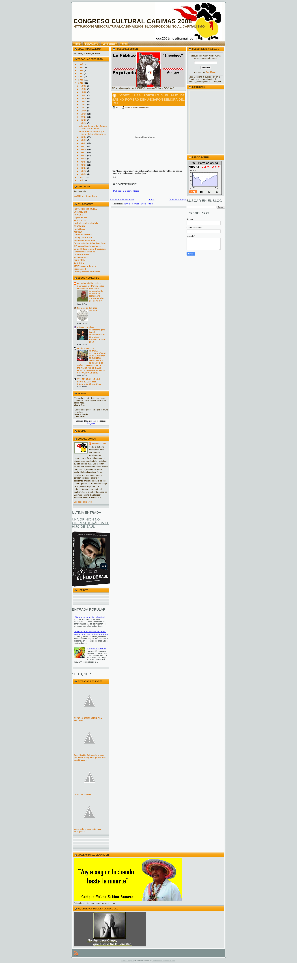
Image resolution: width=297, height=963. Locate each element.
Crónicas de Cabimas (87, 308)
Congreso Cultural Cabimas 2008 (132, 21)
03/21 (84, 153)
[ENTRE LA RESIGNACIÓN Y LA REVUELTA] (89, 716)
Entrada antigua (178, 199)
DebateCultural (81, 255)
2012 (81, 77)
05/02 (84, 140)
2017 (81, 68)
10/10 (84, 111)
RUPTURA (78, 215)
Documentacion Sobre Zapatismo (90, 243)
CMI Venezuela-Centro (85, 266)
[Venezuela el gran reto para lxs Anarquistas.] (89, 827)
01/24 (84, 168)
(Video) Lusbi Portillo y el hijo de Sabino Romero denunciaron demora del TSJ (148, 99)
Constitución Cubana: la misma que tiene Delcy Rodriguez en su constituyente (90, 757)
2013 (81, 74)
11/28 (84, 92)
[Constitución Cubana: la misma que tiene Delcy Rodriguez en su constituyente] (89, 753)
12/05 (84, 89)
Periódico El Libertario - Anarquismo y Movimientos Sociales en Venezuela (90, 286)
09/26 (84, 117)
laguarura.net (80, 218)
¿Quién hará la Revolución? (89, 617)
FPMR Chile (79, 260)
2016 (81, 71)
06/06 (84, 137)
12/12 (84, 86)
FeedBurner (212, 72)
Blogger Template (127, 960)
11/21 (84, 95)
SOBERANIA (79, 226)
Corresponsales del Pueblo (87, 272)
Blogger (90, 423)
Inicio (151, 199)
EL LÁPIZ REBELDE (85, 348)
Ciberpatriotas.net (83, 238)
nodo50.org (79, 229)
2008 (81, 181)
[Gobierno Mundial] (89, 792)
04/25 (84, 143)
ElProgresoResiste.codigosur (88, 246)
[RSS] (76, 953)
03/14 (84, 156)
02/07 (84, 165)
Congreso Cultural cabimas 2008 (163, 960)
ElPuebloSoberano (83, 235)
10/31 (84, 105)
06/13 (84, 123)
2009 (81, 177)
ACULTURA (79, 263)
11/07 (84, 102)
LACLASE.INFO (81, 212)
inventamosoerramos (84, 252)
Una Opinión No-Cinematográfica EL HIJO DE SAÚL (90, 523)
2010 (81, 83)
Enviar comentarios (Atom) (139, 203)
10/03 (84, 114)
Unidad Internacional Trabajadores (91, 249)
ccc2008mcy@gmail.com (85, 196)
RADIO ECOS (80, 221)
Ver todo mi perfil (83, 502)
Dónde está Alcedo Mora (89, 384)
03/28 (84, 150)
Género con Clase (85, 327)
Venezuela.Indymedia (84, 241)
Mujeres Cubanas (96, 648)
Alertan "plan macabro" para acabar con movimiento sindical (91, 632)
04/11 (84, 146)
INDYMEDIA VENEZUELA (85, 209)
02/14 (84, 162)
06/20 (84, 120)
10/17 (84, 108)
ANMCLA (78, 232)
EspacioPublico (81, 258)
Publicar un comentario (126, 191)
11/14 (84, 99)
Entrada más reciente (122, 199)
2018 (81, 64)
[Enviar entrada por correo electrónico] (114, 176)
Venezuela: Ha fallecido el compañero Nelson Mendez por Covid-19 (96, 296)
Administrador (99, 444)
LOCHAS (93, 311)
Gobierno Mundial (83, 795)
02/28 (84, 159)
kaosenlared (80, 269)
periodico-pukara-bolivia (86, 223)
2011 (81, 80)
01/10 (84, 171)
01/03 (84, 174)
